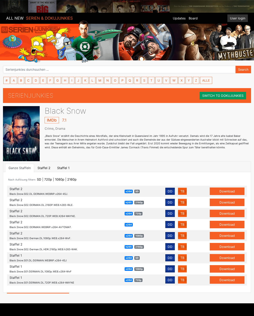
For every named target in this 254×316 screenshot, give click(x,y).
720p (48, 179)
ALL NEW (39, 18)
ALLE (206, 80)
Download (227, 191)
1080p (59, 179)
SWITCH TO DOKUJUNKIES (222, 96)
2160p (72, 179)
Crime (49, 128)
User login (237, 18)
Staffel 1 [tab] (63, 168)
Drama (60, 128)
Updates (179, 18)
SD (39, 179)
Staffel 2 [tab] (44, 168)
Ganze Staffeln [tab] (20, 168)
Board (193, 18)
